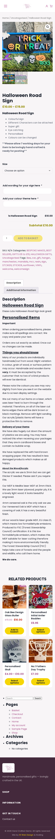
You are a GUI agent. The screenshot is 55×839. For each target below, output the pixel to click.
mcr (31, 261)
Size (4, 164)
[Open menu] (5, 6)
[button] (47, 26)
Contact (16, 717)
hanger (46, 258)
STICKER (17, 265)
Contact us (8, 819)
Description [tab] (13, 282)
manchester (9, 261)
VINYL (38, 265)
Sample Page (19, 729)
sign (44, 261)
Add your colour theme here (20, 198)
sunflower (28, 265)
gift (39, 258)
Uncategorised (19, 18)
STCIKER (7, 265)
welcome (7, 269)
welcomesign (21, 269)
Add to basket (28, 238)
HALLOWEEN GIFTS (41, 254)
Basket (16, 710)
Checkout (17, 714)
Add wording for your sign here (22, 185)
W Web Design (26, 834)
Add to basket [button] (14, 630)
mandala (23, 261)
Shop (15, 732)
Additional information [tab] (21, 290)
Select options (40, 630)
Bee (29, 258)
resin (37, 261)
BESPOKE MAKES (36, 250)
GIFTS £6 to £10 (21, 254)
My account (18, 725)
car (34, 258)
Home (5, 18)
